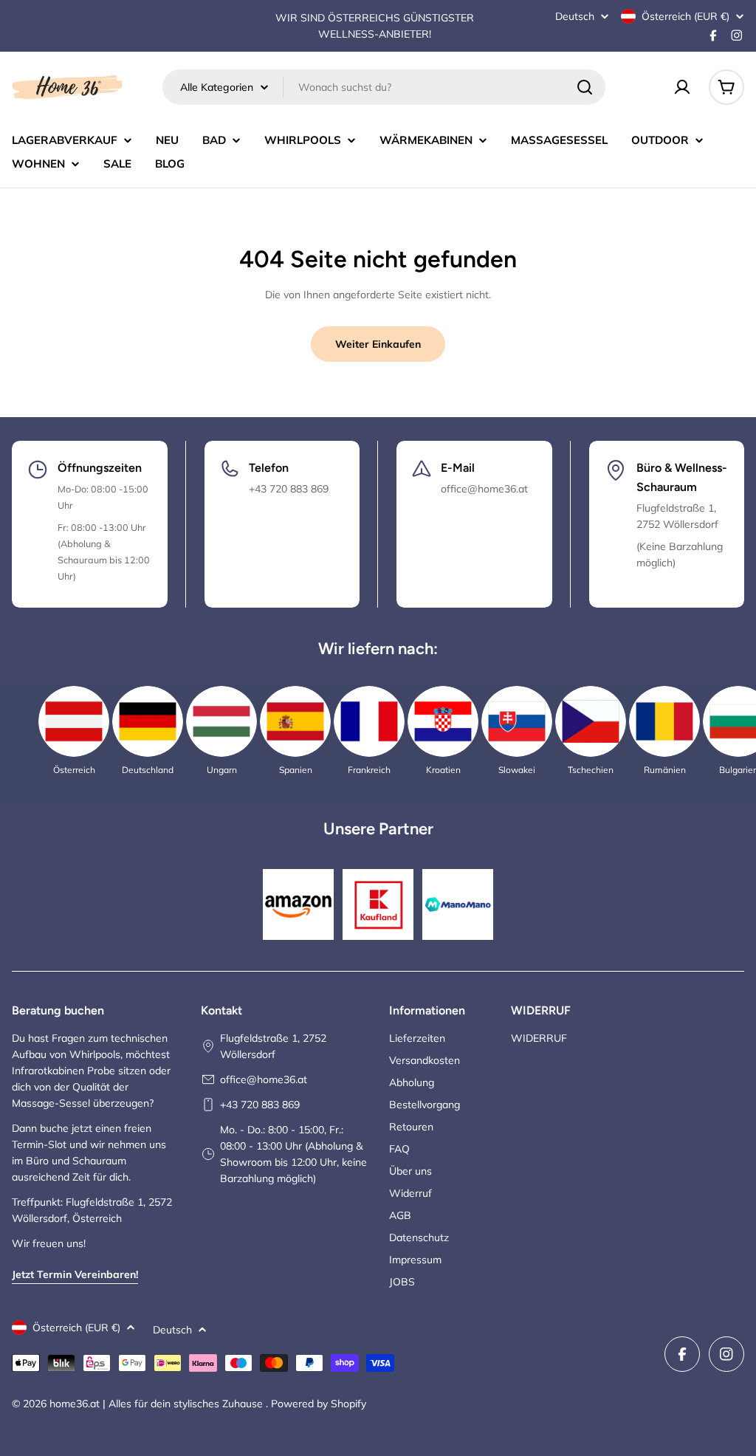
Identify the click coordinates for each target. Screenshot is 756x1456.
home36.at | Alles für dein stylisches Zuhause (157, 1403)
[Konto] (682, 87)
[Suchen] (585, 87)
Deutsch (574, 16)
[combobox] (383, 87)
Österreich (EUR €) (685, 16)
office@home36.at (263, 1079)
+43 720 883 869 (260, 1104)
